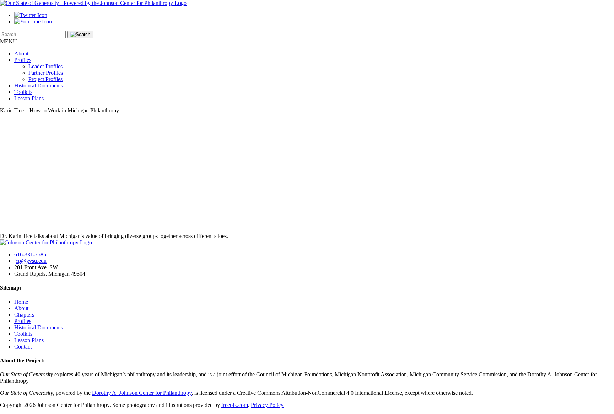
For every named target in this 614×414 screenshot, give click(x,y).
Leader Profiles (45, 66)
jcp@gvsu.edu (30, 261)
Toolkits (23, 92)
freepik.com (234, 405)
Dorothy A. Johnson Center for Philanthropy (142, 393)
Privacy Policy (267, 405)
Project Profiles (45, 79)
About (21, 54)
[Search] (80, 34)
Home (21, 302)
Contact (23, 347)
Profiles (22, 60)
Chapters (24, 315)
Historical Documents (38, 86)
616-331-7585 (30, 254)
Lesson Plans (29, 98)
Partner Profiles (45, 73)
